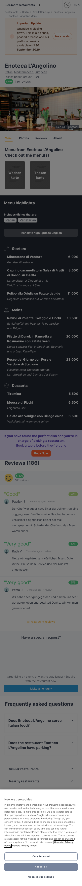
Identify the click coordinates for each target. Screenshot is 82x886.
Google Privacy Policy (24, 845)
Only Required (41, 856)
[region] (41, 837)
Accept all (41, 866)
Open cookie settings (41, 876)
